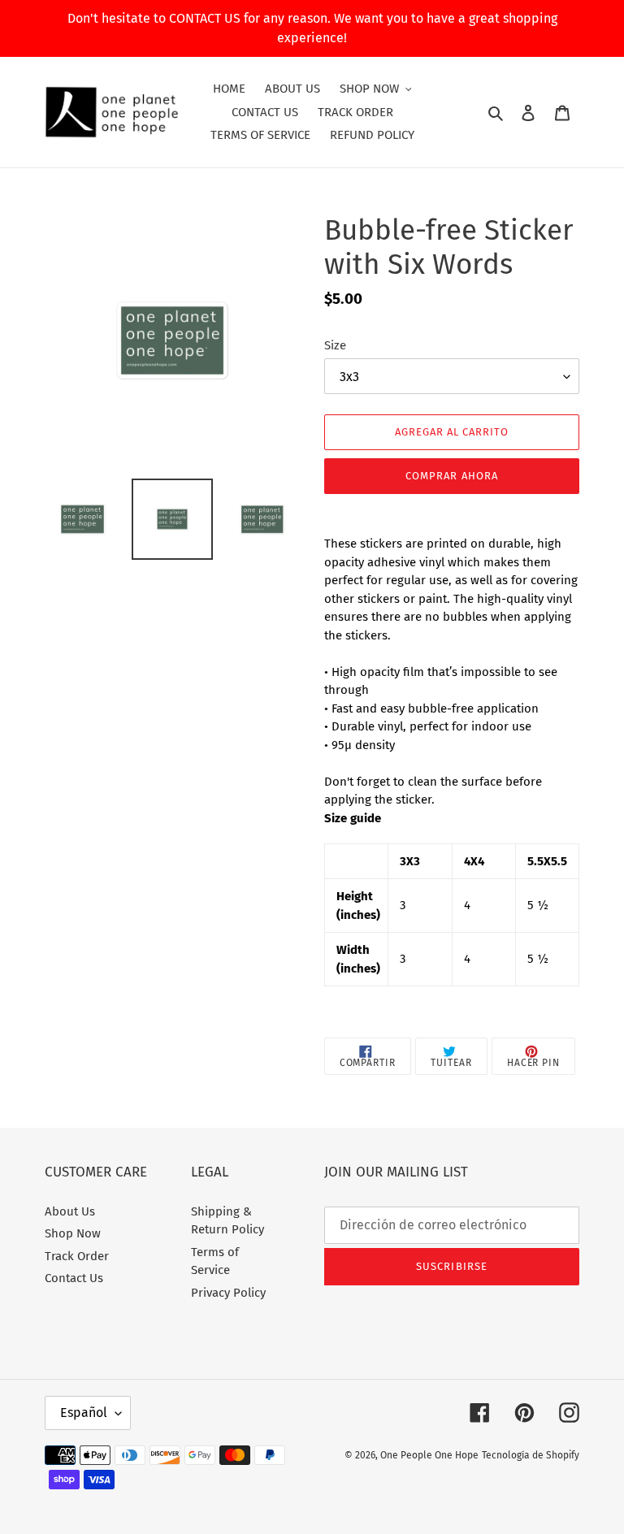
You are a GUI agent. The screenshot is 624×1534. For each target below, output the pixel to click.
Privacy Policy (228, 1292)
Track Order (77, 1256)
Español (83, 1412)
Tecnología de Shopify (530, 1455)
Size (335, 345)
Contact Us (74, 1278)
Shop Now (73, 1233)
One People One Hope (429, 1455)
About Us (70, 1211)
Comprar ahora (451, 476)
